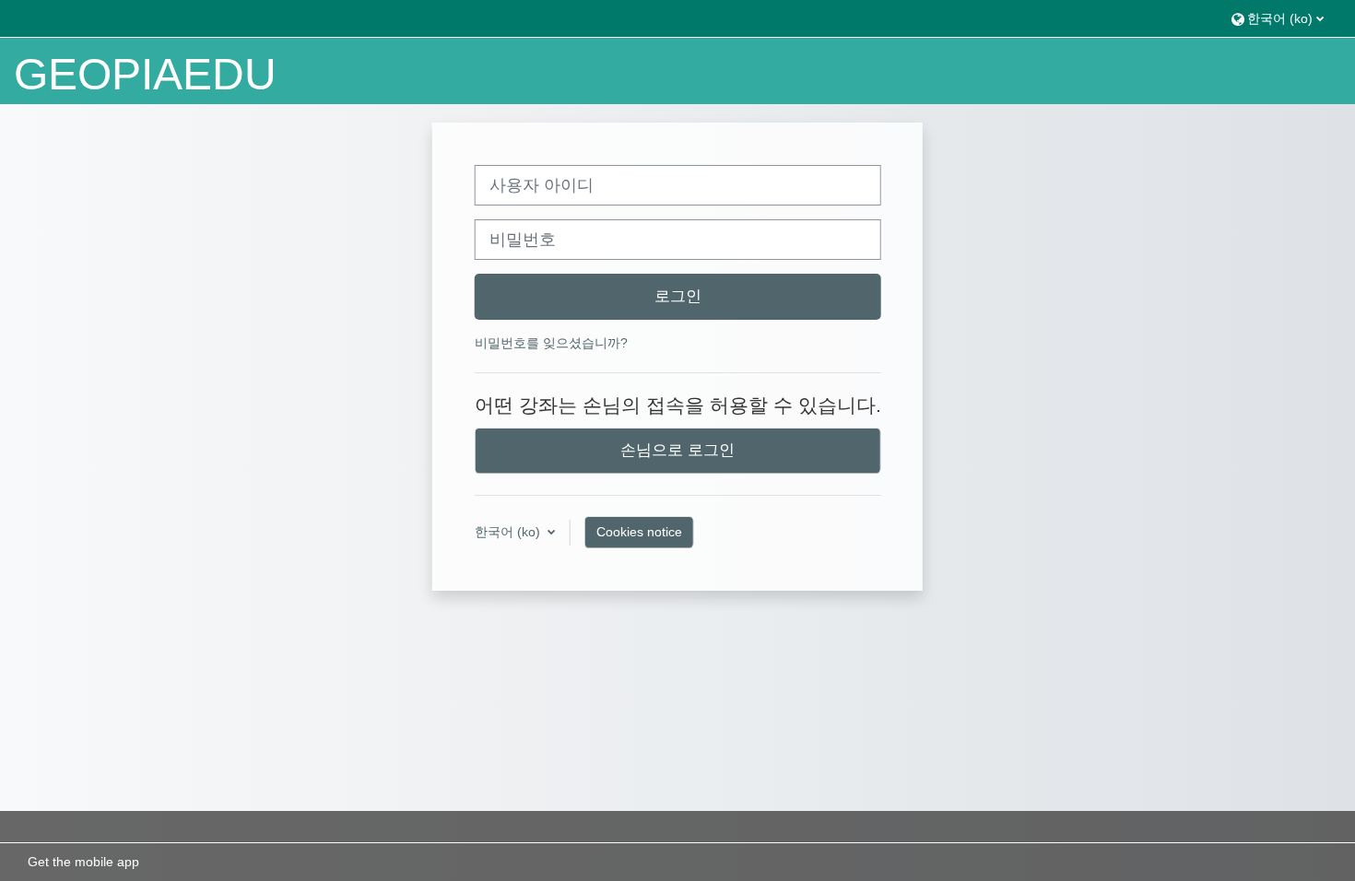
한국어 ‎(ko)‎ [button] (509, 531)
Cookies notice (639, 531)
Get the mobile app (83, 861)
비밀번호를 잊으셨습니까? (551, 342)
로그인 (677, 296)
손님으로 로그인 (677, 449)
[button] (1277, 18)
